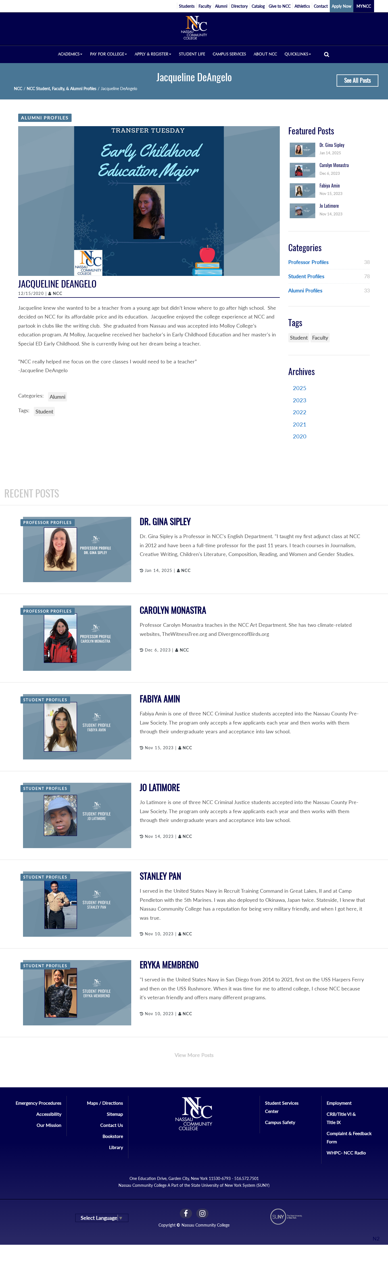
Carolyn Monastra (173, 610)
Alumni (221, 6)
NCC (18, 88)
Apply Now (341, 6)
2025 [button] (299, 387)
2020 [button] (299, 436)
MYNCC (363, 6)
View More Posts (194, 1055)
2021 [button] (299, 424)
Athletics (302, 6)
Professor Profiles (308, 262)
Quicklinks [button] (296, 54)
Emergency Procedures (38, 1103)
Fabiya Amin (160, 699)
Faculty (205, 6)
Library (116, 1147)
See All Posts (357, 80)
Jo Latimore (160, 787)
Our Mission (49, 1125)
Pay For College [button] (107, 54)
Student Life (192, 54)
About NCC (265, 54)
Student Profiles (306, 276)
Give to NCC (280, 6)
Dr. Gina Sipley (165, 521)
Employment (339, 1103)
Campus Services (229, 54)
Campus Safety (280, 1122)
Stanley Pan (160, 876)
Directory (239, 6)
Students (187, 6)
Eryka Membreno (169, 965)
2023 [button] (299, 400)
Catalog (258, 6)
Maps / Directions (105, 1103)
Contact (321, 6)
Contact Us (111, 1125)
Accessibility (48, 1114)
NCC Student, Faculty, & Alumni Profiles (61, 88)
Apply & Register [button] (151, 54)
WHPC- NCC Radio (346, 1152)
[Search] (326, 54)
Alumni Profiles (45, 117)
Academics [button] (69, 54)
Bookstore (113, 1136)
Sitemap (115, 1114)
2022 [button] (299, 412)
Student (44, 411)
